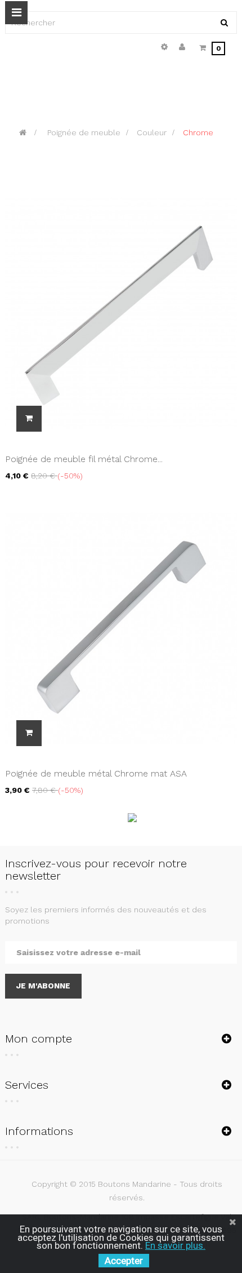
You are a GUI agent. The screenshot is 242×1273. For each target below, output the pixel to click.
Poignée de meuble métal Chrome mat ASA (96, 773)
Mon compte (38, 1038)
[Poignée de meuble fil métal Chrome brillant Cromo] (121, 312)
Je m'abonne (43, 985)
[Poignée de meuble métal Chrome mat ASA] (121, 626)
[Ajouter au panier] (29, 419)
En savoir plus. (175, 1245)
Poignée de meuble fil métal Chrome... (84, 459)
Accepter (124, 1260)
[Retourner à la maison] (22, 132)
